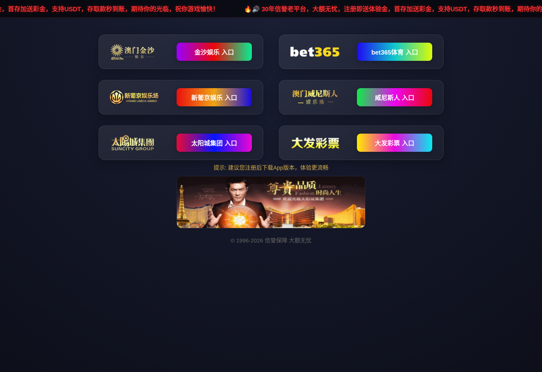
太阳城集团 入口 (214, 143)
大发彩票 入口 (394, 143)
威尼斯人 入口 (394, 97)
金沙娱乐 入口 (214, 52)
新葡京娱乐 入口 (214, 97)
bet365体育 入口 (394, 52)
